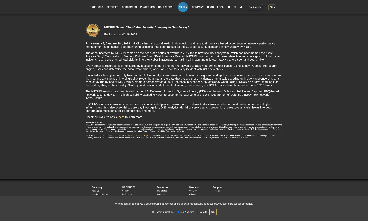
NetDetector (98, 136)
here (121, 117)
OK (213, 212)
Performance (127, 194)
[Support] (241, 7)
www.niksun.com (241, 138)
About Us (95, 190)
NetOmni (130, 136)
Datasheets (161, 194)
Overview (193, 190)
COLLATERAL (166, 7)
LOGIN (220, 7)
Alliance (192, 194)
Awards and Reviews (100, 194)
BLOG (210, 7)
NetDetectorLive (111, 136)
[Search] (229, 7)
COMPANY (198, 7)
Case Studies (162, 190)
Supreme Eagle (142, 136)
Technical (216, 190)
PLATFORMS (147, 7)
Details (203, 212)
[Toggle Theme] (235, 7)
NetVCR (122, 136)
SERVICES (112, 7)
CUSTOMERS (129, 7)
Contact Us (255, 7)
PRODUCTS (96, 7)
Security (125, 190)
